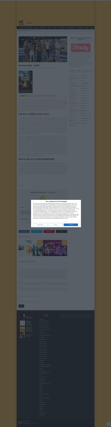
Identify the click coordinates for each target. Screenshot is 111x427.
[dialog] (56, 213)
